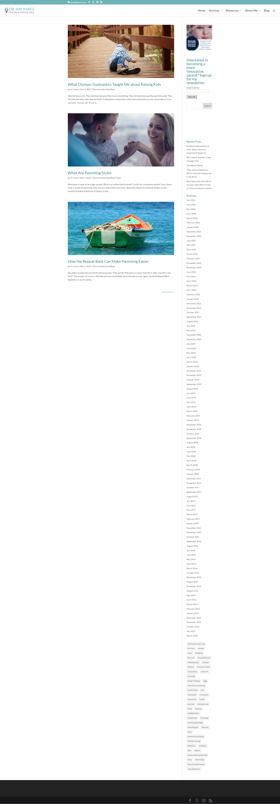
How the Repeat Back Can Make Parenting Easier (108, 261)
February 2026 (193, 222)
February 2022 (193, 294)
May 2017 (191, 510)
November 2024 (194, 267)
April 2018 (191, 460)
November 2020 (194, 339)
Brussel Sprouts (204, 658)
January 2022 (193, 299)
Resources (232, 10)
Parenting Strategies (195, 722)
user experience (194, 769)
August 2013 (192, 591)
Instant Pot (192, 699)
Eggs (205, 681)
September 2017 (194, 492)
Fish (202, 690)
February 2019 (193, 415)
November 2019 (194, 375)
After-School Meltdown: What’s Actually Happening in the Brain (199, 173)
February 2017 (193, 519)
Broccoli (191, 658)
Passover (205, 727)
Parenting (204, 718)
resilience (202, 746)
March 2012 (192, 635)
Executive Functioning (196, 685)
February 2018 (193, 469)
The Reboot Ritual (195, 165)
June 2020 (191, 348)
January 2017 (193, 523)
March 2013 (192, 604)
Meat (190, 709)
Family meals (192, 690)
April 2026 (191, 213)
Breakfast (199, 653)
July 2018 (191, 447)
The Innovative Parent (196, 764)
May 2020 (191, 353)
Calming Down (193, 662)
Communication (203, 667)
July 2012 (191, 631)
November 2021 (194, 308)
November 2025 (194, 236)
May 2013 (191, 595)
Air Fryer (191, 648)
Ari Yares (74, 89)
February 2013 (193, 608)
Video (118, 178)
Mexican (198, 709)
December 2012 (194, 618)
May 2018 (191, 456)
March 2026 (192, 218)
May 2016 (191, 559)
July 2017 (191, 501)
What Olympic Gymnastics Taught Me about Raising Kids (114, 84)
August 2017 (192, 496)
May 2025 (191, 245)
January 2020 (193, 366)
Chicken (205, 662)
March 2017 (192, 514)
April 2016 (191, 564)
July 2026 (191, 200)
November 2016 (194, 532)
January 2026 (193, 227)
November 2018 (194, 429)
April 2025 (191, 249)
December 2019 (194, 371)
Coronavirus (192, 671)
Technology (199, 760)
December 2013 (194, 586)
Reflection (192, 746)
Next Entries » (168, 292)
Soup (190, 760)
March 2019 (192, 411)
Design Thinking (194, 681)
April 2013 (191, 599)
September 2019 (194, 384)
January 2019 (193, 420)
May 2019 (191, 402)
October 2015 (193, 573)
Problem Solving (194, 741)
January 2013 (193, 613)
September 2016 (194, 541)
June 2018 (191, 451)
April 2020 (191, 357)
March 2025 (192, 254)
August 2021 (192, 321)
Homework (192, 695)
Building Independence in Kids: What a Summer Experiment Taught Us (198, 149)
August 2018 (192, 442)
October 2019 (193, 379)
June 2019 (191, 397)
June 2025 (191, 240)
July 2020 (191, 344)
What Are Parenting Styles (90, 172)
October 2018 (193, 433)
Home (201, 10)
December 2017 (194, 478)
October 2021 (193, 312)
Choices (191, 667)
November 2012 (194, 622)
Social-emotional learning (197, 755)
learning (191, 704)
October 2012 (193, 626)
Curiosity (191, 676)
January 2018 (193, 474)
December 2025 (194, 231)
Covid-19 (204, 671)
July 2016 (191, 550)
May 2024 (191, 276)
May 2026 (191, 209)
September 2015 (194, 577)
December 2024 (194, 263)
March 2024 (192, 285)
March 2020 (192, 362)
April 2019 (191, 406)
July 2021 (191, 326)
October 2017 (193, 487)
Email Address (193, 87)
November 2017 (194, 483)
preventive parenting (196, 736)
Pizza (190, 732)
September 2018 (194, 438)
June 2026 (191, 204)
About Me (251, 10)
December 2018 (194, 424)
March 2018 (192, 465)
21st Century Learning (196, 644)
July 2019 (191, 393)
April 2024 (191, 281)
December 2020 (194, 335)
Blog (267, 10)
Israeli (202, 699)
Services (214, 10)
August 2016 (192, 546)
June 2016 (191, 555)
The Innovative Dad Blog (104, 89)
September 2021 (194, 317)
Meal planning (202, 704)
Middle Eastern (193, 713)
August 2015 (192, 582)
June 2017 (191, 505)
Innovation (204, 695)
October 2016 (193, 537)
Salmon (197, 750)
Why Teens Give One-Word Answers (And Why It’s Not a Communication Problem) (199, 185)
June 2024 (191, 272)
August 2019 (192, 388)
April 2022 (191, 290)
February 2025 (193, 258)
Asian (190, 653)
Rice (189, 750)
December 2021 (194, 303)
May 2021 (191, 330)
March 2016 (192, 568)
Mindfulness (192, 718)
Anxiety (201, 648)
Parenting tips (193, 727)
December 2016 (194, 528)
